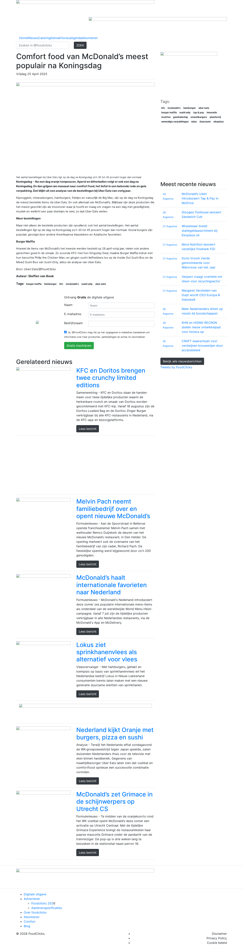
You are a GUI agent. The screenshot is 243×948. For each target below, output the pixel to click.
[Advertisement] (85, 465)
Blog (27, 926)
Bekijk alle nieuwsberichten (182, 361)
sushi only (86, 283)
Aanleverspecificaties (46, 908)
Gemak (55, 38)
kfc (61, 283)
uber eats (100, 283)
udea (194, 121)
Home (23, 38)
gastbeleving (180, 117)
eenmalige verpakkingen (175, 121)
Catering (44, 38)
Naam (68, 305)
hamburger (50, 283)
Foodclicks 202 (42, 903)
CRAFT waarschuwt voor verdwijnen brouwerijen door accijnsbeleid (202, 345)
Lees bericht (87, 429)
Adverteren (32, 899)
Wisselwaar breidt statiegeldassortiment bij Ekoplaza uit (199, 230)
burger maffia (34, 283)
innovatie (212, 112)
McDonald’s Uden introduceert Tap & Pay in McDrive (200, 198)
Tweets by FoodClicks (176, 367)
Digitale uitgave (35, 894)
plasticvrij (215, 117)
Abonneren (90, 38)
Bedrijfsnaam (73, 323)
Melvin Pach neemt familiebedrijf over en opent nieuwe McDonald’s (113, 509)
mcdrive (165, 117)
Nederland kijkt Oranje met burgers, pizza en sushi (115, 733)
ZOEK (80, 45)
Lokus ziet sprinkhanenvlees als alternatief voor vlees (106, 652)
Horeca (66, 38)
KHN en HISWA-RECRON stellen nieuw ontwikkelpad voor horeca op (201, 327)
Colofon (29, 921)
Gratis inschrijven (79, 345)
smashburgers (199, 117)
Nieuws (33, 38)
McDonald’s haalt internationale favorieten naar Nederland (111, 585)
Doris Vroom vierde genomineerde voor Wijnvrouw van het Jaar (198, 262)
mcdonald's (72, 283)
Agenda (76, 38)
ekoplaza (219, 121)
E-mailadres (72, 314)
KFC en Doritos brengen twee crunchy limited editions (110, 378)
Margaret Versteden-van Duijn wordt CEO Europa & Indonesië (201, 295)
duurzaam (205, 121)
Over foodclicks (35, 912)
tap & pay (198, 112)
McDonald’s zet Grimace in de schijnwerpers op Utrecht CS (114, 802)
